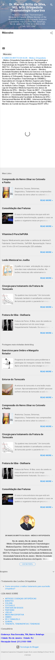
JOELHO (8, 612)
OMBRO (8, 617)
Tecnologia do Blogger (29, 647)
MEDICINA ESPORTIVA (14, 615)
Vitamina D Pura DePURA (15, 234)
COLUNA (8, 603)
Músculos (7, 54)
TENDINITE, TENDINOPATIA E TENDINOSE (22, 624)
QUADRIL (9, 621)
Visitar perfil (27, 564)
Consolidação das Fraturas (16, 208)
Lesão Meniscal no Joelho (16, 260)
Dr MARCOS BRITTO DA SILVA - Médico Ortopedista (27, 535)
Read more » (46, 200)
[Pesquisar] (51, 5)
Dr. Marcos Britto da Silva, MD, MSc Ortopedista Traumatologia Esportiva (27, 7)
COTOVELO (10, 605)
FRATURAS (9, 610)
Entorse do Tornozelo (13, 379)
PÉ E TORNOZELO (12, 619)
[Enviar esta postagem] (3, 49)
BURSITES (9, 601)
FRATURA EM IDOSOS (14, 608)
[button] (51, 33)
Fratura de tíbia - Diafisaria (16, 315)
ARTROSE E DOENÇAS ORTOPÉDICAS (20, 598)
